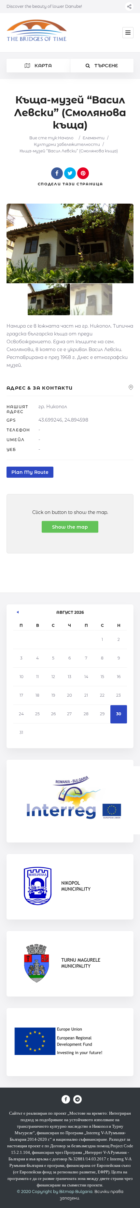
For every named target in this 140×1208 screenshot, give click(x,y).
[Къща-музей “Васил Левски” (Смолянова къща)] (49, 299)
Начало (66, 137)
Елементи (94, 137)
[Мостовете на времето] (37, 33)
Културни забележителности (67, 144)
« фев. (18, 611)
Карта (42, 66)
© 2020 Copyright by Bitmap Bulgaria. (55, 1191)
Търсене (105, 66)
